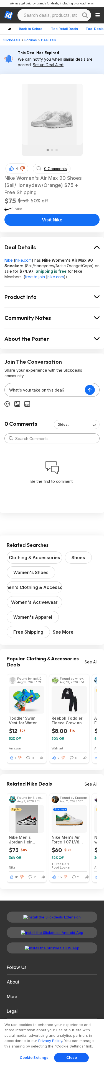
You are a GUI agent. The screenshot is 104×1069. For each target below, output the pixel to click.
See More (63, 632)
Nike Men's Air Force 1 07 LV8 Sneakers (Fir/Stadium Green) (66, 839)
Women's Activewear (34, 602)
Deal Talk (48, 40)
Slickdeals (11, 40)
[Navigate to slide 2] (52, 150)
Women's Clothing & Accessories (34, 587)
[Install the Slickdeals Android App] (52, 932)
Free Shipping (28, 632)
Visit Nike (52, 220)
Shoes (78, 557)
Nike (8, 260)
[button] (22, 168)
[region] (52, 1044)
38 (60, 877)
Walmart (57, 748)
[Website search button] (85, 15)
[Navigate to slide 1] (47, 150)
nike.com (23, 260)
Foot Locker (61, 867)
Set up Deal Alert (48, 64)
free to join (35, 276)
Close (71, 1057)
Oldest (63, 424)
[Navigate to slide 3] (56, 150)
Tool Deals (94, 29)
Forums (30, 40)
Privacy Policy (50, 1040)
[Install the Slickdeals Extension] (52, 917)
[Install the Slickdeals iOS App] (52, 947)
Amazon (15, 748)
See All (91, 662)
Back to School (31, 29)
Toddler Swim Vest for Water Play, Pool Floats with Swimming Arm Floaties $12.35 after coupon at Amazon (25, 720)
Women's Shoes (31, 572)
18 (16, 877)
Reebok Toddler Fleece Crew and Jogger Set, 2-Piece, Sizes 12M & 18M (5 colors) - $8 (68, 720)
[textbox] (45, 389)
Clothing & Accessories (34, 557)
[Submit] (11, 438)
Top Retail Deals (64, 29)
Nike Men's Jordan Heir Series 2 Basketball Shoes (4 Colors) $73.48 (26, 839)
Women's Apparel (32, 617)
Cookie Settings (34, 1057)
